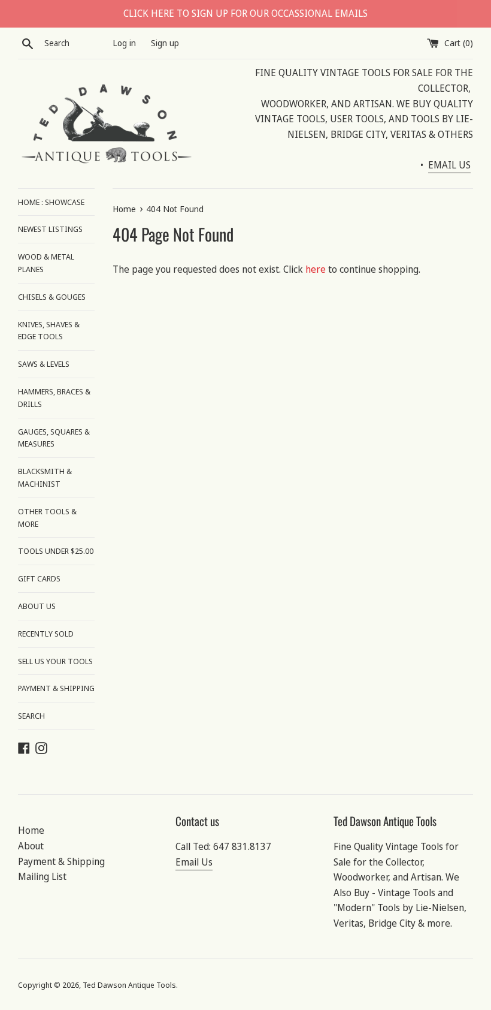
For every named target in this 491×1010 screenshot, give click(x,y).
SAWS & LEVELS (43, 363)
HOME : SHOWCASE (51, 202)
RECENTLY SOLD (46, 633)
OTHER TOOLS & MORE (47, 517)
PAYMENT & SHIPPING (56, 688)
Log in (124, 43)
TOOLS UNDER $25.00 (55, 550)
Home (31, 830)
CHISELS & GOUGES (52, 296)
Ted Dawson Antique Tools (129, 984)
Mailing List (42, 876)
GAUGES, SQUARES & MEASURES (54, 438)
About (31, 845)
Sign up (165, 43)
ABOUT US (37, 606)
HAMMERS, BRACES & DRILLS (54, 397)
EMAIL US (449, 164)
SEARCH (31, 715)
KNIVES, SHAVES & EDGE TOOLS (49, 330)
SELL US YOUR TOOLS (55, 661)
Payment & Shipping (61, 861)
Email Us (194, 862)
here (315, 269)
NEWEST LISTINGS (50, 229)
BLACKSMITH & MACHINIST (45, 477)
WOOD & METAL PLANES (46, 263)
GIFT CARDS (39, 578)
